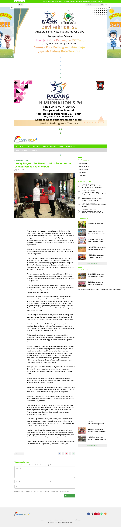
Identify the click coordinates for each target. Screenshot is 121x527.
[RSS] (105, 514)
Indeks (20, 4)
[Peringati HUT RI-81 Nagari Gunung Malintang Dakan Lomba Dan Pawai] (82, 240)
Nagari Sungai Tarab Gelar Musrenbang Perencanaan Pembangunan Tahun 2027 (96, 275)
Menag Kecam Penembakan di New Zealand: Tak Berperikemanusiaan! (92, 186)
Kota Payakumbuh (19, 160)
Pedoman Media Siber (74, 520)
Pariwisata (53, 146)
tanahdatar (82, 172)
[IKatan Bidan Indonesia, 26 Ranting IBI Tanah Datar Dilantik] (82, 284)
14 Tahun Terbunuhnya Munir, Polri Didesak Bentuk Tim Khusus (92, 199)
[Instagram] (98, 514)
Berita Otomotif (83, 169)
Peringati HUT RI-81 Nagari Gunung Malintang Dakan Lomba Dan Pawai (95, 240)
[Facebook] (88, 514)
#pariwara (25, 150)
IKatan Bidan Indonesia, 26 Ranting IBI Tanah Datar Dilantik (95, 283)
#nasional (34, 150)
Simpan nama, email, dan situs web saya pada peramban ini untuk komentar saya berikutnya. (42, 491)
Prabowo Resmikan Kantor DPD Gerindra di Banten (94, 205)
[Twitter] (92, 514)
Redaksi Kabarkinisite (23, 170)
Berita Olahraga (84, 166)
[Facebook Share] (59, 453)
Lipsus (29, 146)
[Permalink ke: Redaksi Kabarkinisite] (15, 170)
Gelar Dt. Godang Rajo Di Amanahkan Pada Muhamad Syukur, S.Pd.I (96, 430)
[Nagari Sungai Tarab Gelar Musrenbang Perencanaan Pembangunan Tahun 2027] (82, 276)
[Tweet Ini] (63, 453)
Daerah (44, 146)
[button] (102, 4)
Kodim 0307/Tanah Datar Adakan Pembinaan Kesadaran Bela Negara (97, 438)
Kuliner (61, 146)
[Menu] (15, 4)
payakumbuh (83, 163)
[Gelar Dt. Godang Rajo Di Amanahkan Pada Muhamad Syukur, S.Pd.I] (82, 430)
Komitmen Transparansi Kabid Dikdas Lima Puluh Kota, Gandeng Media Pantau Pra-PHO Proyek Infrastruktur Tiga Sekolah (97, 248)
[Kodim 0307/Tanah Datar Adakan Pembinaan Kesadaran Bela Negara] (82, 439)
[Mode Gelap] (106, 4)
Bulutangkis (82, 175)
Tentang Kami (69, 146)
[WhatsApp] (101, 514)
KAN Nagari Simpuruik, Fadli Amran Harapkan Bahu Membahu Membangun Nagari (97, 424)
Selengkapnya (91, 263)
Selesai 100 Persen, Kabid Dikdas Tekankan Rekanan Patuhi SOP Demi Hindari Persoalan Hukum (54, 1)
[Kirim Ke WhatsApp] (73, 453)
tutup (12, 7)
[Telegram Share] (70, 453)
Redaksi (56, 520)
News (26, 160)
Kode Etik (49, 520)
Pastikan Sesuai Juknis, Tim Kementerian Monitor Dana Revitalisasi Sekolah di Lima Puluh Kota (96, 232)
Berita (21, 146)
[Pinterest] (95, 514)
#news (17, 150)
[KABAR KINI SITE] (25, 139)
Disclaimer (63, 520)
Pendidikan (36, 146)
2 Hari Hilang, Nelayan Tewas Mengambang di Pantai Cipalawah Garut (94, 193)
